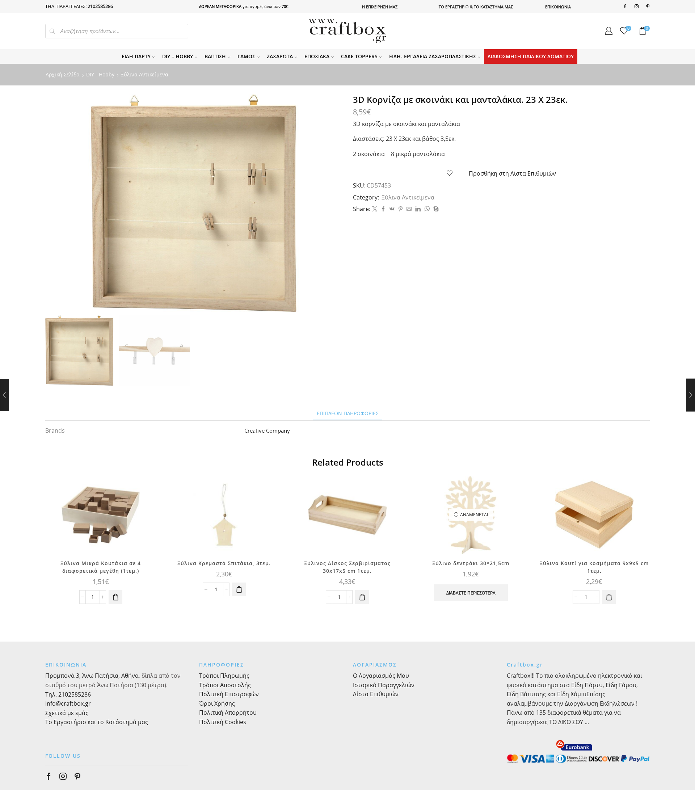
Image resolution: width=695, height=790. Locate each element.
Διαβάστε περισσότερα (471, 593)
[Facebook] (625, 6)
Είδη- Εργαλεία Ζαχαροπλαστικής (432, 56)
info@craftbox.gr (68, 703)
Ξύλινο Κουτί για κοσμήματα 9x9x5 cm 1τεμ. (594, 567)
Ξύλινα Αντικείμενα (144, 74)
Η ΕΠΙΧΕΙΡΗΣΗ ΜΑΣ (379, 6)
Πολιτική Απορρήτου (228, 713)
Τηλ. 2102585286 (68, 694)
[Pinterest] (648, 6)
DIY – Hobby (177, 56)
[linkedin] (417, 209)
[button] (115, 597)
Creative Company (267, 430)
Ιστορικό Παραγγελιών (383, 685)
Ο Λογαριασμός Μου (381, 676)
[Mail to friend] (409, 209)
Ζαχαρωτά (280, 56)
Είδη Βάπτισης (526, 694)
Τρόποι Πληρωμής (224, 676)
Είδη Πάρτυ (136, 56)
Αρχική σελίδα (63, 74)
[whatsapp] (426, 209)
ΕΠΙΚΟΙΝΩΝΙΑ (558, 6)
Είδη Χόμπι (571, 694)
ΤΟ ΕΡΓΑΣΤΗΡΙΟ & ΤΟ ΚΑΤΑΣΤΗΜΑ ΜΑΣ (476, 6)
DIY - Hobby (100, 74)
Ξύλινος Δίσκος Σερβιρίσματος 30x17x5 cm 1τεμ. (347, 567)
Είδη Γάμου (620, 685)
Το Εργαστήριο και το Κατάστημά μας (96, 722)
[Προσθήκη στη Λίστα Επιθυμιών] (144, 491)
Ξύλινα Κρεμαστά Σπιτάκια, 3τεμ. (224, 563)
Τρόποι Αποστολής (225, 685)
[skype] (435, 209)
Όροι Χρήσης (217, 703)
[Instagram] (637, 6)
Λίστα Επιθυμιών (376, 694)
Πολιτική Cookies (222, 722)
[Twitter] (374, 209)
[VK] (392, 209)
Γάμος (246, 56)
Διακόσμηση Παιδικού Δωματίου (531, 56)
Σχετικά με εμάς (66, 713)
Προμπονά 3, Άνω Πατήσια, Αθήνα (92, 676)
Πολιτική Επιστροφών (229, 694)
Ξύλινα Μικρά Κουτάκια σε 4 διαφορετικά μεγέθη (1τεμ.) (100, 567)
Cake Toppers (359, 56)
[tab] (347, 413)
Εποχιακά (316, 56)
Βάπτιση (215, 56)
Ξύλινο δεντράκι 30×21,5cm (470, 563)
